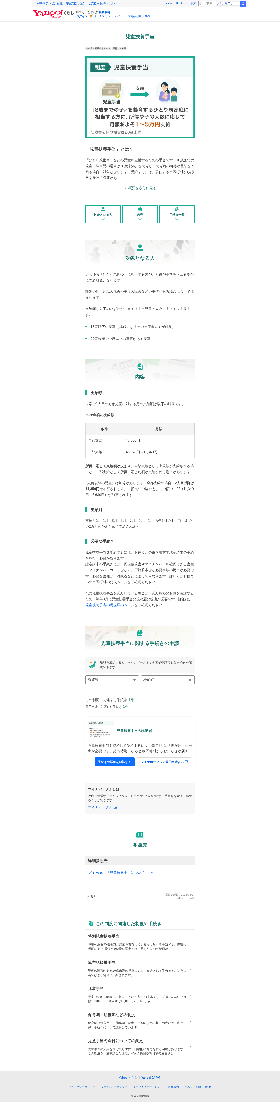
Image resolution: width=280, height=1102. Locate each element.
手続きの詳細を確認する (114, 762)
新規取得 (104, 12)
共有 (93, 896)
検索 (243, 4)
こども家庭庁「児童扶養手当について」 (116, 872)
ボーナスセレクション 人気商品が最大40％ (121, 16)
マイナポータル (100, 807)
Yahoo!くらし (128, 1077)
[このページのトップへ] (212, 1079)
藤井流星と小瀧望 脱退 (230, 3)
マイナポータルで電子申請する (162, 762)
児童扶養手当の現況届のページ (109, 605)
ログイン (82, 16)
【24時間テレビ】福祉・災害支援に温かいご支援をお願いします (75, 3)
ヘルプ (191, 3)
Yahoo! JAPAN (175, 3)
